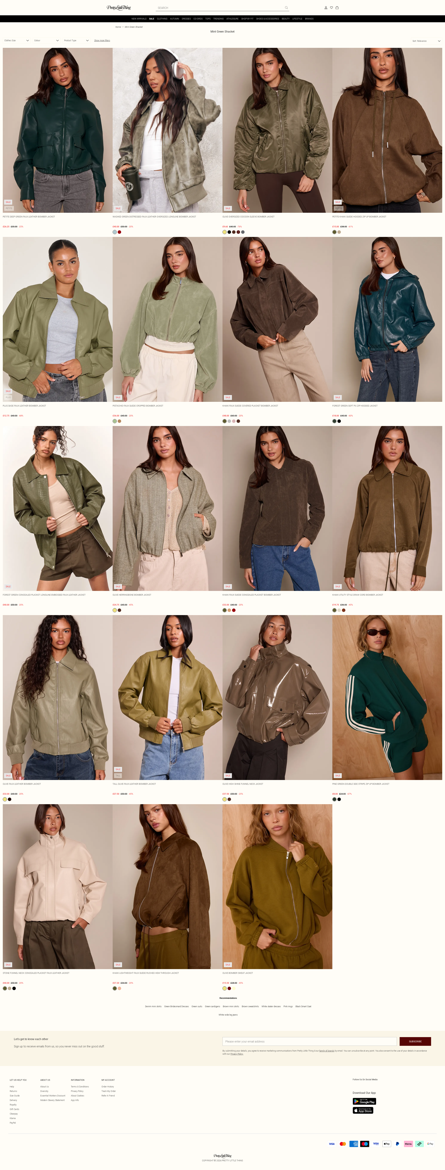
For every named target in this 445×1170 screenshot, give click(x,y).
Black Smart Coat (303, 1006)
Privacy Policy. (236, 1054)
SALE (151, 19)
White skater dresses (271, 1006)
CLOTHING (162, 18)
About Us (44, 1086)
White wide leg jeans (228, 1014)
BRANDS (309, 18)
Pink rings (288, 1006)
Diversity (44, 1091)
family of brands (326, 1050)
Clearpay (14, 1113)
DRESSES (186, 18)
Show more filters (102, 40)
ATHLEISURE (232, 18)
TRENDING (218, 18)
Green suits (197, 1006)
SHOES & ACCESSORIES (267, 18)
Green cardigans (212, 1006)
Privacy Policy (77, 1091)
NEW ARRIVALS (139, 18)
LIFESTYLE (297, 18)
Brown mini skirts (231, 1006)
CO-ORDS (198, 18)
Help (12, 1086)
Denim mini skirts (153, 1006)
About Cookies (77, 1095)
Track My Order (109, 1091)
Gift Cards (14, 1109)
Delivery (13, 1100)
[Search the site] (286, 7)
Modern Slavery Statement (52, 1100)
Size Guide (15, 1095)
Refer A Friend (108, 1095)
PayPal (13, 1122)
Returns (13, 1091)
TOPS (208, 18)
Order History (108, 1086)
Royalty (13, 1104)
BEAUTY (286, 18)
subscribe (415, 1041)
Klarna (13, 1118)
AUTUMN (174, 18)
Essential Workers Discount (52, 1095)
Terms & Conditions (80, 1086)
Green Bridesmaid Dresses (176, 1006)
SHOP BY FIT (247, 18)
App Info (75, 1100)
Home (118, 27)
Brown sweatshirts (250, 1006)
